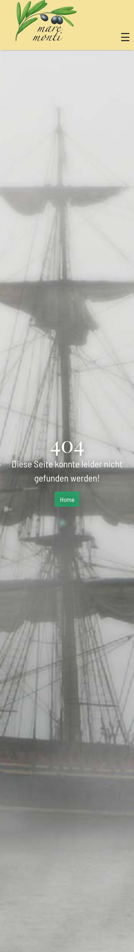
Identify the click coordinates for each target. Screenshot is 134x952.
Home (67, 499)
